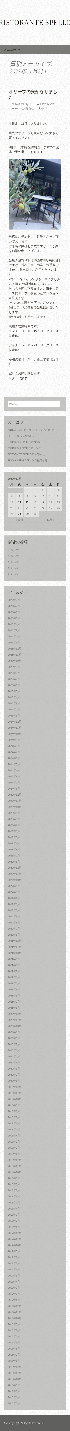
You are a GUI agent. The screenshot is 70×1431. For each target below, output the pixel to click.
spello (44, 108)
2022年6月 (14, 904)
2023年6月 (14, 831)
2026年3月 (14, 630)
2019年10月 (14, 1099)
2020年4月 (14, 1062)
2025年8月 (14, 673)
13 (11, 502)
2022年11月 (14, 874)
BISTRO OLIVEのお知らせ (22, 436)
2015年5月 (14, 1403)
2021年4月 (14, 989)
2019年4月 (14, 1135)
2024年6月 (14, 758)
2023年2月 (14, 855)
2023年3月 (14, 849)
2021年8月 (14, 965)
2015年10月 (14, 1379)
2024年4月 (14, 770)
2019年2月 (14, 1147)
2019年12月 (14, 1087)
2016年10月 (14, 1318)
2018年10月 (14, 1172)
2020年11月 (14, 1020)
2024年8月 (14, 746)
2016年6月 (14, 1342)
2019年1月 (14, 1154)
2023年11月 (14, 800)
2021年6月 (14, 977)
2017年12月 (14, 1233)
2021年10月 (14, 953)
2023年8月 (14, 819)
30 (35, 514)
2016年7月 (14, 1336)
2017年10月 (14, 1245)
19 (58, 502)
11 (50, 496)
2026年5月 (14, 618)
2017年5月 (14, 1275)
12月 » (50, 520)
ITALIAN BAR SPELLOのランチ (24, 448)
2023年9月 (14, 813)
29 (27, 514)
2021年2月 (14, 1001)
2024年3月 (14, 776)
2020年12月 (14, 1014)
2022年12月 (14, 867)
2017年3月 (14, 1287)
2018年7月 (14, 1190)
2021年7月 (14, 971)
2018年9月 (14, 1178)
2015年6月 (14, 1397)
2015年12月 (14, 1367)
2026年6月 (14, 612)
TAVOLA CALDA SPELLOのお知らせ (27, 460)
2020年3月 (14, 1068)
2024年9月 (14, 740)
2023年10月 (14, 807)
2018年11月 (14, 1166)
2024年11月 (14, 727)
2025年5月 (14, 691)
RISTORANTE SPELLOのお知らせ (26, 454)
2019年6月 (14, 1123)
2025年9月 (14, 667)
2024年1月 (14, 788)
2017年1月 (14, 1300)
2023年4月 (14, 843)
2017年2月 (14, 1294)
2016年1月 (14, 1360)
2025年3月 (14, 703)
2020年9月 (14, 1032)
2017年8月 (14, 1257)
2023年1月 (14, 861)
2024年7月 (14, 752)
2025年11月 (14, 654)
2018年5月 (14, 1202)
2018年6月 (14, 1196)
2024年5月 (14, 764)
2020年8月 (14, 1038)
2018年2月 (14, 1220)
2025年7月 (14, 679)
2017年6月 (14, 1269)
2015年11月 (14, 1373)
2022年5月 (14, 910)
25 (50, 508)
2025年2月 (14, 709)
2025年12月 (14, 648)
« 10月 (19, 520)
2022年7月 (14, 898)
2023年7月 (14, 825)
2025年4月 (14, 697)
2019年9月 (14, 1105)
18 (50, 502)
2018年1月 (14, 1227)
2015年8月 (14, 1391)
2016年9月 (14, 1324)
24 (42, 508)
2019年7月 (14, 1117)
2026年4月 (14, 624)
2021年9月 (14, 959)
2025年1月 (14, 715)
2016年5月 (14, 1348)
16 (35, 502)
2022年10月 (14, 880)
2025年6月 (14, 685)
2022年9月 (14, 886)
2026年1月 (14, 642)
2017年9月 (14, 1251)
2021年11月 (14, 947)
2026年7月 (14, 606)
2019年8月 (14, 1111)
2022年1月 (14, 934)
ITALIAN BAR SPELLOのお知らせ (26, 442)
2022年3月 (14, 922)
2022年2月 (14, 928)
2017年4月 (14, 1281)
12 (58, 496)
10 (42, 496)
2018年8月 (14, 1184)
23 (35, 508)
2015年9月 (14, 1385)
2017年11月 (14, 1239)
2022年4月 (14, 916)
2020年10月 (14, 1026)
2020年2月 (14, 1074)
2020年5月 (14, 1056)
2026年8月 (14, 600)
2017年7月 (14, 1263)
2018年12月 (14, 1160)
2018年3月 (14, 1214)
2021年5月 (14, 983)
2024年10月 (14, 734)
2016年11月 (14, 1312)
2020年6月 (14, 1050)
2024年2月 (14, 782)
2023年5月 (14, 837)
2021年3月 (14, 995)
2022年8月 (14, 892)
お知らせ (13, 549)
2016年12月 (14, 1306)
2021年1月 (14, 1007)
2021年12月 (14, 940)
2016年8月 (14, 1330)
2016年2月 (14, 1354)
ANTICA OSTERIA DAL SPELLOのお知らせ (31, 430)
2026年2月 (14, 636)
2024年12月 (14, 721)
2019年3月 (14, 1141)
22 (27, 508)
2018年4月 (14, 1208)
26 (58, 508)
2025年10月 (14, 660)
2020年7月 (14, 1044)
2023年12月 (14, 794)
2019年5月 (14, 1129)
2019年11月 (14, 1093)
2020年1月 (14, 1080)
